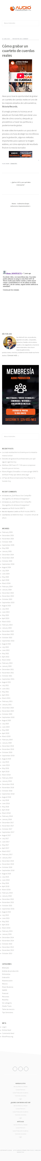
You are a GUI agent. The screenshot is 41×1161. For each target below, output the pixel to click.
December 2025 (8, 535)
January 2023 (7, 628)
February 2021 (7, 701)
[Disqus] (20, 241)
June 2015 (5, 918)
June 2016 (5, 880)
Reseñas (5, 1000)
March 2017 (6, 851)
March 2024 (6, 583)
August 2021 (6, 682)
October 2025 (7, 542)
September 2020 (8, 717)
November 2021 (8, 672)
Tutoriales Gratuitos (20, 1096)
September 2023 (8, 602)
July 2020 (5, 723)
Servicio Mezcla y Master (20, 1086)
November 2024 (8, 558)
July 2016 (5, 877)
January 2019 (7, 781)
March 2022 (6, 660)
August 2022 (6, 644)
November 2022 (8, 634)
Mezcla (5, 984)
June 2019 (5, 765)
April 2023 (5, 618)
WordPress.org (7, 1036)
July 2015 (5, 915)
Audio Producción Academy (20, 1093)
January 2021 (7, 704)
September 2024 (8, 564)
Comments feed (8, 1033)
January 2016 (7, 896)
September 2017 (8, 832)
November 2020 (8, 711)
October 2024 (7, 561)
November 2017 (8, 826)
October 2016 (7, 867)
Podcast (5, 993)
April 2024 (5, 580)
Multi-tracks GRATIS (18, 508)
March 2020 (6, 736)
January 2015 (7, 934)
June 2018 (5, 803)
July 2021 (5, 685)
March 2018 (6, 813)
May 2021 (5, 692)
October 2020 (7, 714)
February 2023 (7, 625)
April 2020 (5, 733)
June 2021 (5, 688)
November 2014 (8, 940)
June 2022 (5, 650)
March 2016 (6, 889)
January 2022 (7, 666)
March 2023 (6, 621)
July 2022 (5, 647)
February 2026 (7, 532)
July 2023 (5, 609)
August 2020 (6, 720)
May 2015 (5, 921)
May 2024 (5, 577)
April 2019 (5, 771)
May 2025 (5, 548)
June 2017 (5, 842)
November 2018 (8, 787)
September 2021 (8, 679)
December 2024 (8, 554)
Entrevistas (6, 974)
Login (20, 1099)
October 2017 (7, 829)
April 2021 (5, 695)
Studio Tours (6, 1006)
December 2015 (8, 899)
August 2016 (6, 873)
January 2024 (7, 589)
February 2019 (7, 778)
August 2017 (6, 835)
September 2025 (8, 545)
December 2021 (8, 669)
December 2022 (8, 631)
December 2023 (8, 593)
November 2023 (8, 596)
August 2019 (6, 759)
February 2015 (7, 931)
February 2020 (7, 739)
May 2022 (5, 653)
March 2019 (6, 775)
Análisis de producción (10, 971)
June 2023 (5, 612)
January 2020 (7, 743)
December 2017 (8, 822)
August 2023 (6, 605)
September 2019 (8, 755)
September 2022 (8, 641)
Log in (4, 1027)
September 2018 (8, 794)
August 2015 (6, 912)
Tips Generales (7, 1012)
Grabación (14, 163)
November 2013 (8, 950)
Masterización (7, 980)
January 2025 (7, 551)
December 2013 (8, 947)
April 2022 (5, 657)
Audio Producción (20, 10)
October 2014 (7, 944)
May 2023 (5, 615)
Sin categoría (7, 1003)
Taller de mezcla (8, 1009)
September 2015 (8, 909)
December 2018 (8, 784)
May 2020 (5, 730)
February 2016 (7, 893)
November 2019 (8, 749)
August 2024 (6, 567)
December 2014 (8, 937)
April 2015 (5, 924)
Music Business (7, 987)
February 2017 (7, 854)
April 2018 (5, 810)
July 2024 (5, 570)
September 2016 (8, 870)
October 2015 (7, 905)
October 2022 (7, 637)
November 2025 (8, 538)
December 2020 (8, 708)
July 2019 (5, 762)
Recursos (5, 996)
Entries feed (6, 1030)
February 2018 (7, 816)
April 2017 (5, 848)
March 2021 (6, 698)
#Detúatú (5, 968)
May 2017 (5, 845)
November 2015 (8, 902)
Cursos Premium (20, 1090)
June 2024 (5, 574)
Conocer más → (13, 355)
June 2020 (5, 727)
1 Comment (25, 39)
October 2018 (7, 791)
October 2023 (7, 599)
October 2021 (7, 676)
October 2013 (7, 953)
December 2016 (8, 861)
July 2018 (5, 800)
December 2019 (8, 746)
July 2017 (5, 838)
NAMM (4, 990)
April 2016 (5, 886)
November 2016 (8, 864)
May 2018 (5, 806)
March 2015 (6, 928)
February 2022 (7, 663)
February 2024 (7, 586)
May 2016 (5, 883)
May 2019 (5, 768)
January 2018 (7, 819)
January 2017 (7, 857)
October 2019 (7, 752)
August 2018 (6, 797)
